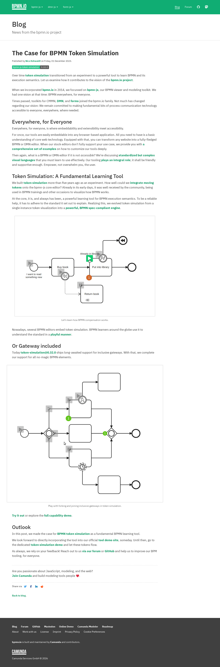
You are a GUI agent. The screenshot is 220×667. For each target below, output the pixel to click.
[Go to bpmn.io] (19, 7)
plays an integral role (115, 160)
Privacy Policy (72, 631)
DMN (60, 101)
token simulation (37, 75)
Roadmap (107, 626)
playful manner (61, 334)
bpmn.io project (122, 80)
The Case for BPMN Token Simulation (65, 53)
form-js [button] (67, 6)
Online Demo (66, 626)
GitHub (109, 551)
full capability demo (58, 515)
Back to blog (19, 595)
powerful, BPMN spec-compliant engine (93, 208)
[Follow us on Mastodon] (206, 7)
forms (75, 101)
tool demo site (108, 540)
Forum (188, 6)
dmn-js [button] (52, 6)
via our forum (91, 551)
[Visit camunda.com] (19, 652)
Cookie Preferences (94, 631)
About (15, 631)
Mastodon (49, 626)
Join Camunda (22, 576)
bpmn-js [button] (36, 6)
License (44, 631)
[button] (25, 586)
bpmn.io (48, 90)
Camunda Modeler (88, 626)
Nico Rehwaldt (33, 61)
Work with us (29, 631)
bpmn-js (92, 90)
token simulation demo (47, 545)
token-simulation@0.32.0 (38, 352)
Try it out (18, 515)
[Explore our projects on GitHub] (198, 7)
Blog (177, 6)
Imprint (57, 631)
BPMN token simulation (73, 534)
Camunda (55, 642)
